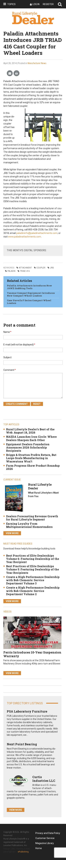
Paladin (11, 271)
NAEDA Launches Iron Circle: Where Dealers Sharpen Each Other (31, 438)
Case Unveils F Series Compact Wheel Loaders (29, 302)
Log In (35, 4)
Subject (7, 357)
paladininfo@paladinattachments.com (36, 233)
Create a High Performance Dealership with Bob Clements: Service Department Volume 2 (33, 591)
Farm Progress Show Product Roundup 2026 (33, 467)
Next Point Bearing (22, 744)
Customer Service (44, 838)
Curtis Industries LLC (43, 779)
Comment (9, 370)
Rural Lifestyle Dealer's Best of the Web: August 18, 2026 (30, 430)
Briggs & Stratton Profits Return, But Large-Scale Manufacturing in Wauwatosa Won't (31, 458)
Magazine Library (44, 843)
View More (12, 533)
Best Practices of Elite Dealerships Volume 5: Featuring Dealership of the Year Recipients (32, 569)
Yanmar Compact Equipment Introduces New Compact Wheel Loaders (31, 294)
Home (38, 848)
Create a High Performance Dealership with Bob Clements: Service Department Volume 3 (33, 580)
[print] (16, 73)
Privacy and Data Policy (47, 833)
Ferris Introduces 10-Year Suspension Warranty (32, 654)
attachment (25, 268)
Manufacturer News (37, 63)
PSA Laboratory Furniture (27, 711)
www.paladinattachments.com (24, 236)
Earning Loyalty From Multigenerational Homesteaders (29, 525)
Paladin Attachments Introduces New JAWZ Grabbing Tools (29, 287)
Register (48, 4)
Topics (11, 4)
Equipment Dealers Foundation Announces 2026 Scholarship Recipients (27, 447)
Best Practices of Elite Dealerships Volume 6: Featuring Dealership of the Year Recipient (32, 559)
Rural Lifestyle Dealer (40, 486)
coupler (40, 268)
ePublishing (23, 852)
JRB (52, 268)
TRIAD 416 (25, 271)
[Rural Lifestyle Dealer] (14, 498)
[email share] (10, 73)
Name (7, 332)
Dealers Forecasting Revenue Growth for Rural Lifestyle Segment (32, 517)
